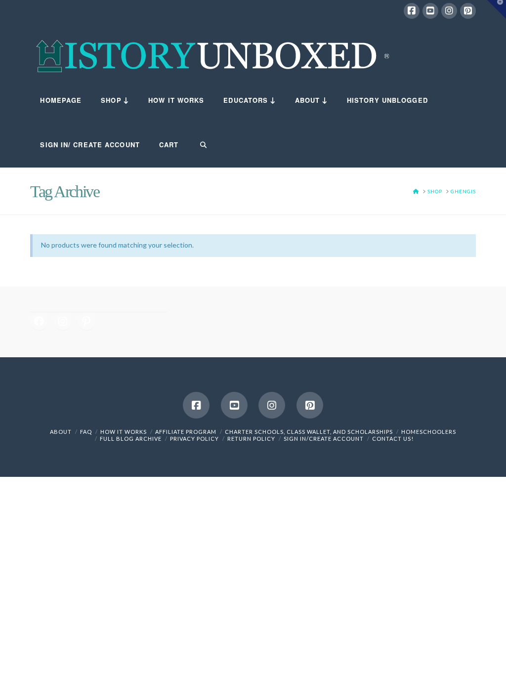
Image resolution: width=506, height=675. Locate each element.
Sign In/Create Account (324, 438)
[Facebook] (412, 11)
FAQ (86, 431)
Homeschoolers (428, 431)
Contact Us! (393, 438)
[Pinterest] (468, 11)
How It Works (123, 431)
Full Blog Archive (131, 438)
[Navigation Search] (197, 145)
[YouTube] (430, 11)
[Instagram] (449, 11)
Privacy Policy (194, 438)
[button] (496, 9)
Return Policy (251, 438)
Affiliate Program (185, 431)
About (61, 431)
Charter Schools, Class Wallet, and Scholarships (309, 431)
